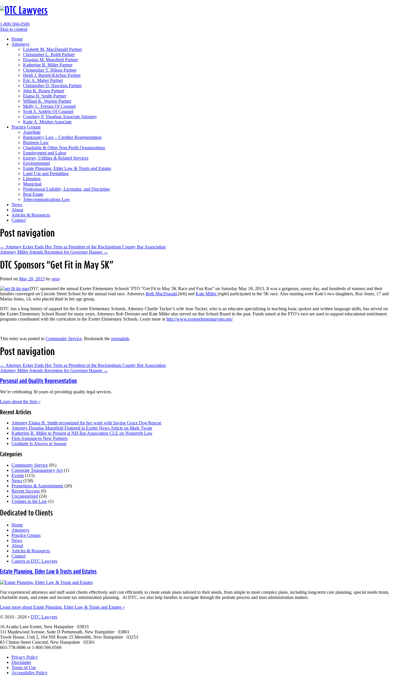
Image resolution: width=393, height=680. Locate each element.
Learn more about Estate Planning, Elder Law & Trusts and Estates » (62, 607)
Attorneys (20, 44)
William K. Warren (47, 101)
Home (17, 39)
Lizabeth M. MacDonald (52, 49)
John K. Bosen (43, 90)
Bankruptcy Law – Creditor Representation (62, 137)
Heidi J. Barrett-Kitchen (52, 75)
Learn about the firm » (20, 401)
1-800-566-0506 (15, 24)
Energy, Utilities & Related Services (55, 158)
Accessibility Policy (29, 672)
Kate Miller (207, 293)
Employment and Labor (44, 152)
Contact (19, 220)
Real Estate (33, 194)
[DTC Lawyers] (24, 10)
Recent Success (26, 491)
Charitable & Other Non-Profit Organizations (64, 147)
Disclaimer (21, 662)
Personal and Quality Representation (38, 381)
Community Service (63, 338)
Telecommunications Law (46, 199)
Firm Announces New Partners (40, 438)
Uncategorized (25, 496)
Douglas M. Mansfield (50, 59)
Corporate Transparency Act (37, 470)
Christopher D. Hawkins (52, 85)
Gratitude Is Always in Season (39, 443)
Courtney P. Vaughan (60, 116)
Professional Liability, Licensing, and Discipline (66, 189)
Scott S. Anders (48, 111)
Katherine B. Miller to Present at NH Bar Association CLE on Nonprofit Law (82, 433)
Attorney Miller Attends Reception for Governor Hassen (54, 252)
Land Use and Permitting (45, 173)
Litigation (32, 178)
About (17, 209)
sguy (55, 278)
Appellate (32, 132)
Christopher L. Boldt (49, 54)
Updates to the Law (29, 501)
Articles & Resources (31, 214)
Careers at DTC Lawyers (34, 561)
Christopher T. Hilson (50, 70)
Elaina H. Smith (44, 95)
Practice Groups (26, 126)
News (17, 204)
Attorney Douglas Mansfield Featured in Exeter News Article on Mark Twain (82, 428)
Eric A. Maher (43, 80)
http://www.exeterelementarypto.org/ (199, 319)
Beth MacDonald (162, 293)
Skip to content (13, 29)
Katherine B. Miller (48, 64)
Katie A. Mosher (47, 121)
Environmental (36, 163)
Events (18, 475)
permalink (120, 338)
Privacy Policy (25, 657)
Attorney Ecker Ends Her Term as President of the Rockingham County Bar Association (83, 246)
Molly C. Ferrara (49, 106)
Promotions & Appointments (37, 485)
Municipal (32, 183)
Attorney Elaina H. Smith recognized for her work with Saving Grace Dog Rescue (86, 422)
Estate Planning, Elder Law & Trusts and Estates (67, 168)
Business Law (36, 142)
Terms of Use (24, 667)
